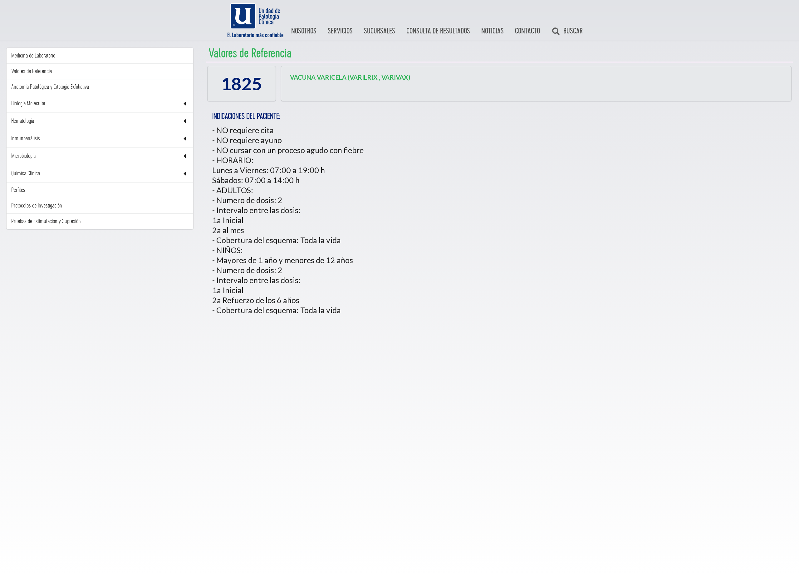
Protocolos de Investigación (36, 205)
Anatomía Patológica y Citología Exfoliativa (50, 87)
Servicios (340, 31)
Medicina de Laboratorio (33, 55)
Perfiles (18, 190)
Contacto (527, 31)
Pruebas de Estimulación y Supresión (46, 221)
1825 (241, 83)
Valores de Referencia (31, 71)
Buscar (573, 31)
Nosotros (303, 31)
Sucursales (379, 31)
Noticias (492, 31)
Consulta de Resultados (438, 31)
